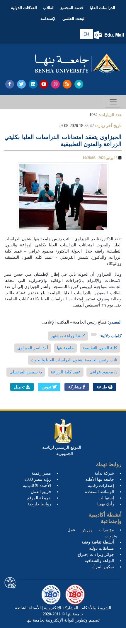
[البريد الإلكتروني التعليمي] (109, 35)
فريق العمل (41, 492)
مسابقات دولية (101, 548)
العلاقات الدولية (24, 8)
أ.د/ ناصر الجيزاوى (32, 348)
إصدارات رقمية (101, 485)
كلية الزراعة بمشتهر (68, 336)
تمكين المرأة (103, 567)
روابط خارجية (39, 504)
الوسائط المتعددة (99, 492)
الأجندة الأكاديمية (37, 485)
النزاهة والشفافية (99, 560)
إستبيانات (106, 498)
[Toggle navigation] (113, 102)
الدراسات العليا (102, 8)
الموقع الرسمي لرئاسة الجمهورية (61, 450)
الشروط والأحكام (95, 608)
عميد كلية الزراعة (66, 372)
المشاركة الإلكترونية (60, 608)
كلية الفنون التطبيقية (100, 348)
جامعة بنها (65, 348)
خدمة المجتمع (72, 8)
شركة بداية (104, 473)
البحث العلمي (74, 18)
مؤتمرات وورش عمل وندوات (92, 533)
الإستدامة (48, 18)
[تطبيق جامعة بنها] (78, 84)
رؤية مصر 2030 (38, 479)
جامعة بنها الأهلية (99, 479)
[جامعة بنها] (77, 63)
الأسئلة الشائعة (28, 608)
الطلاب (49, 8)
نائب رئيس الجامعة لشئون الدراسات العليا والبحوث (74, 360)
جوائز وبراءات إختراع (96, 554)
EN (86, 33)
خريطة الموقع (39, 498)
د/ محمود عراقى (103, 372)
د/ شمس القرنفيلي (25, 372)
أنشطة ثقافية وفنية (97, 542)
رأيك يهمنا (105, 504)
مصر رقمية (41, 473)
